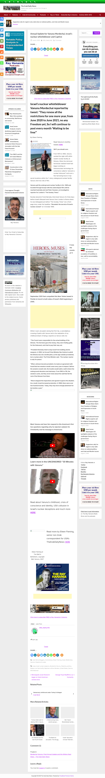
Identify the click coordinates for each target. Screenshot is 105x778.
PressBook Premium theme (66, 776)
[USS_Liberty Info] (34, 633)
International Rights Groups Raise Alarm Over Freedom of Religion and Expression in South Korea (89, 198)
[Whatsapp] (51, 48)
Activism (15, 24)
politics (69, 666)
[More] (61, 48)
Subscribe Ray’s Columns (69, 15)
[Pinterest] (1, 45)
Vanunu (70, 668)
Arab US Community (29, 15)
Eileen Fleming (57, 660)
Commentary (48, 660)
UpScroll (83, 476)
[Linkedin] (44, 48)
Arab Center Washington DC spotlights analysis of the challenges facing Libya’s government (89, 226)
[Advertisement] (52, 69)
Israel (63, 660)
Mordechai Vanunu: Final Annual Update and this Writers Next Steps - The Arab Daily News (50, 756)
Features (15, 15)
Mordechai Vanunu (55, 666)
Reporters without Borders (51, 668)
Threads (83, 479)
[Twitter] (41, 48)
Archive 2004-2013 (85, 15)
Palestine (63, 666)
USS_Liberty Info (47, 40)
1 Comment (58, 40)
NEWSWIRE (90, 397)
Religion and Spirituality (37, 668)
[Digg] (57, 48)
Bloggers (41, 660)
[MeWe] (35, 48)
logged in (42, 768)
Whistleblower (34, 670)
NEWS (90, 189)
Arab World (35, 660)
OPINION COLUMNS (14, 109)
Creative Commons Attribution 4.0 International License (13, 290)
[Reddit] (54, 48)
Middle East (69, 660)
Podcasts (43, 15)
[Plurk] (38, 48)
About (6, 15)
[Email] (48, 48)
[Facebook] (32, 48)
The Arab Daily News (28, 6)
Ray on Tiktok (54, 15)
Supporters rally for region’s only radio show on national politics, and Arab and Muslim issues (41, 22)
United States (64, 668)
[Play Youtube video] (52, 445)
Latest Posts (39, 624)
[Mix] (1, 56)
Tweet (46, 55)
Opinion (32, 662)
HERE (67, 542)
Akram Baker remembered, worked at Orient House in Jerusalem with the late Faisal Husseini (13, 143)
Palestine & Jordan (41, 662)
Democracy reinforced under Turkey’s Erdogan (47, 692)
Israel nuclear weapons (42, 666)
